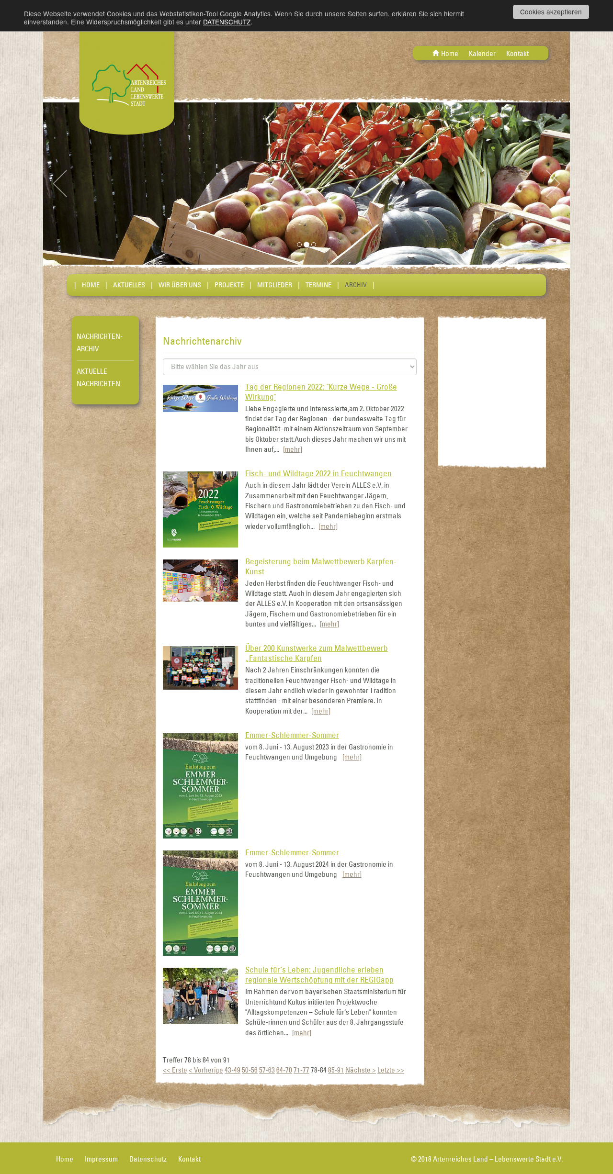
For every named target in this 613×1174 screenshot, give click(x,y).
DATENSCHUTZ (226, 21)
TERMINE (318, 284)
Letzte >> (390, 1069)
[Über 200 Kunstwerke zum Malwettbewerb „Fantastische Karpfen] (200, 666)
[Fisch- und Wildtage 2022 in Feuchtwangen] (200, 508)
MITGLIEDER (274, 284)
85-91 (336, 1069)
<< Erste (175, 1069)
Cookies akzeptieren (551, 11)
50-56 (250, 1069)
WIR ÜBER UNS (180, 284)
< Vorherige (206, 1069)
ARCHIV (356, 284)
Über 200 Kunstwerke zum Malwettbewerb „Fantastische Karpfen (316, 653)
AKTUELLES (129, 284)
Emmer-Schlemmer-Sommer (292, 735)
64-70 (284, 1069)
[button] (82, 183)
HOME (91, 284)
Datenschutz (148, 1158)
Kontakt (517, 53)
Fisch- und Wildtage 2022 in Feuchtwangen (318, 473)
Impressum (101, 1158)
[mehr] (292, 449)
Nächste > (360, 1069)
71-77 (301, 1069)
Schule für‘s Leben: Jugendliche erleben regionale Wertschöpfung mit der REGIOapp (319, 974)
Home (449, 53)
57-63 (267, 1069)
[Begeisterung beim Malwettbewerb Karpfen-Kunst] (200, 579)
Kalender (482, 53)
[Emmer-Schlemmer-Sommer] (200, 785)
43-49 (232, 1069)
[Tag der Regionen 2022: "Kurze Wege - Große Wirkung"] (200, 397)
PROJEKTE (229, 284)
